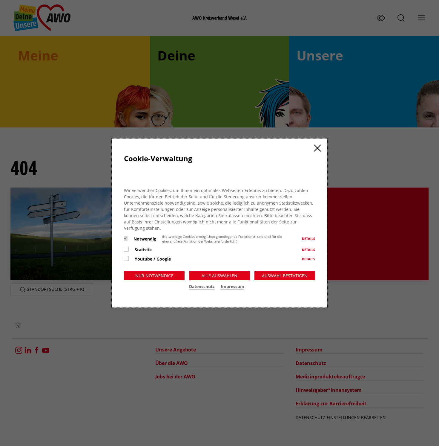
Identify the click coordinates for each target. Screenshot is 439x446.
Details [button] (308, 238)
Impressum (232, 286)
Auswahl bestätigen (285, 275)
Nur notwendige (154, 275)
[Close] (317, 148)
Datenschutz (202, 286)
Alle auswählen (219, 275)
